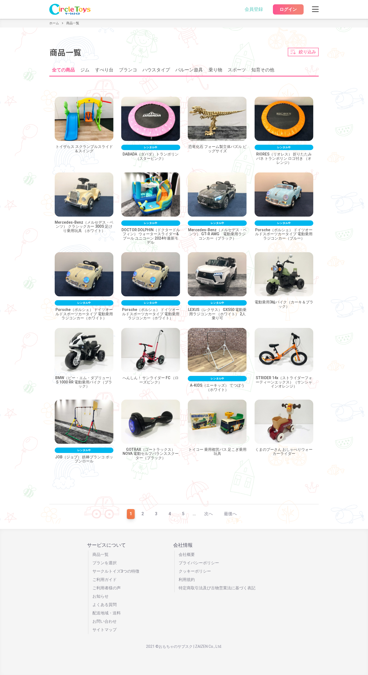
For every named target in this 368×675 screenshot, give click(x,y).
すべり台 (104, 69)
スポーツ (237, 69)
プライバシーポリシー (199, 562)
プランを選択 (104, 562)
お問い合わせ (104, 621)
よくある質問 (104, 604)
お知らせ (100, 596)
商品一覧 (100, 554)
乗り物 (215, 69)
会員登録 (254, 9)
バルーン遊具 (189, 69)
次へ (208, 513)
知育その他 (262, 69)
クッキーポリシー (195, 571)
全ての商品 (63, 69)
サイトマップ (104, 629)
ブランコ (128, 69)
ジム (84, 69)
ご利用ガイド (104, 579)
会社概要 (187, 554)
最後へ (230, 513)
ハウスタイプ (156, 69)
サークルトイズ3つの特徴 (115, 571)
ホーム (54, 23)
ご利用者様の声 (106, 588)
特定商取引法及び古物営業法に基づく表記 (217, 588)
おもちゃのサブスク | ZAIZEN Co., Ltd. (190, 646)
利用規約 (187, 579)
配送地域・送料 (106, 613)
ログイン (288, 9)
